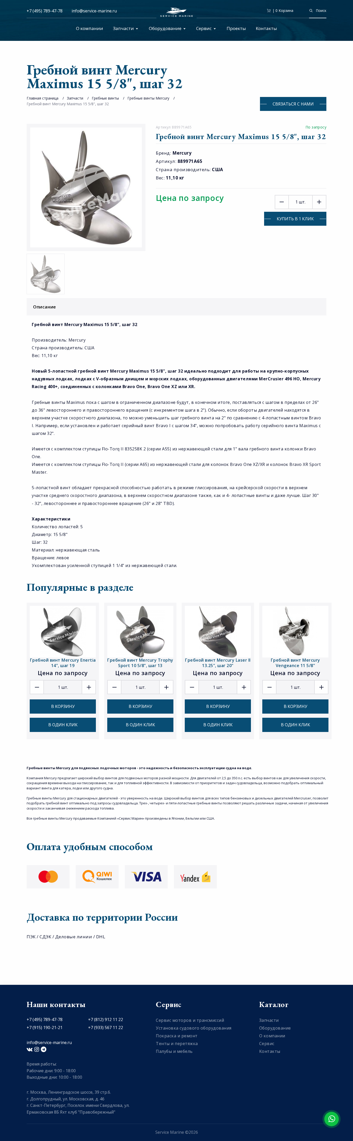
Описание (44, 307)
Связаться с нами (293, 104)
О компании (89, 28)
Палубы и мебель (174, 1051)
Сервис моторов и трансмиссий (190, 1020)
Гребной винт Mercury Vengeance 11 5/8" (295, 662)
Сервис (204, 28)
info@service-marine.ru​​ (94, 11)
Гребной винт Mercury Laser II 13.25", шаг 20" (218, 662)
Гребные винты (105, 98)
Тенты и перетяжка (177, 1043)
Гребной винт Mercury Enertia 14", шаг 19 (63, 662)
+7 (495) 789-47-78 (45, 11)
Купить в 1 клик (295, 219)
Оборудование (165, 28)
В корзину (63, 706)
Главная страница (42, 98)
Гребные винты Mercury (148, 98)
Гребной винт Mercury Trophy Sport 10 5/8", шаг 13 (140, 662)
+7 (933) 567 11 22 (105, 1027)
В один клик (63, 725)
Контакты (266, 28)
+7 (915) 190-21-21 (45, 1027)
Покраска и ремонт (177, 1036)
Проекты (236, 28)
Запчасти (123, 28)
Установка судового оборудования (194, 1028)
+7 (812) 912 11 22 (105, 1019)
